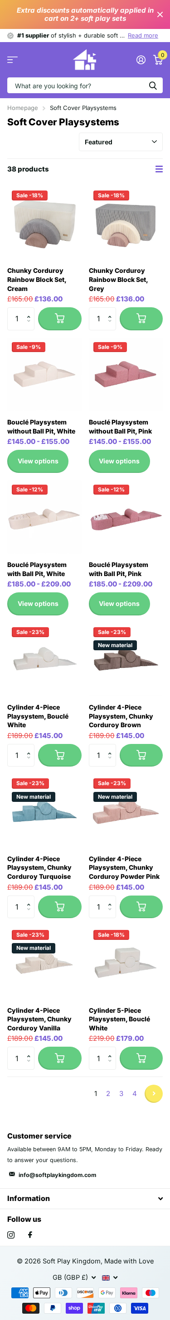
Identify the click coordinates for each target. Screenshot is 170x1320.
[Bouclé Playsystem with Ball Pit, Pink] (126, 517)
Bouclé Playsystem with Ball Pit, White (37, 569)
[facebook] (30, 1235)
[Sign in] (141, 60)
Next (154, 1094)
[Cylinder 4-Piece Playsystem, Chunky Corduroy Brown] (126, 660)
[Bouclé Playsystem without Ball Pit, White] (44, 375)
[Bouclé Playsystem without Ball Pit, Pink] (126, 375)
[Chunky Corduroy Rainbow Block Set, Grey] (126, 223)
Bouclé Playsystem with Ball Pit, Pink (118, 569)
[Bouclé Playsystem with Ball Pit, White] (44, 517)
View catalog (12, 60)
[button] (30, 311)
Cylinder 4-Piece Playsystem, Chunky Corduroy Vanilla (39, 1019)
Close (160, 14)
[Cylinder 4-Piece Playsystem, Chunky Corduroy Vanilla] (44, 962)
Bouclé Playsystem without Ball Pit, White (41, 426)
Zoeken (153, 85)
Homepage (22, 107)
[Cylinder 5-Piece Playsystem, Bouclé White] (126, 962)
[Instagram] (11, 1235)
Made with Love (129, 1261)
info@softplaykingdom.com (57, 1175)
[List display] (159, 169)
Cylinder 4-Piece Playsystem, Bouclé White (37, 716)
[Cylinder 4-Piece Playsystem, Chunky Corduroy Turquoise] (44, 811)
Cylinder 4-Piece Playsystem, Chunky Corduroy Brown (121, 716)
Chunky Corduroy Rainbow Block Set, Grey (118, 279)
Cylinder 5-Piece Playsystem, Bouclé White (119, 1019)
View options (38, 461)
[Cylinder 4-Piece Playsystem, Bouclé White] (44, 660)
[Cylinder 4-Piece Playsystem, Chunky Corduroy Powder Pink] (126, 811)
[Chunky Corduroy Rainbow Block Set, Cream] (44, 223)
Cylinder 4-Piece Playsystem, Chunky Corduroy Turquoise (39, 867)
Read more (143, 35)
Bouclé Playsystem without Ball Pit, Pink (120, 426)
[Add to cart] (59, 318)
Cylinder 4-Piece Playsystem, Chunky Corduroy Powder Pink (124, 867)
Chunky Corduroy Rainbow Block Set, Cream (36, 279)
